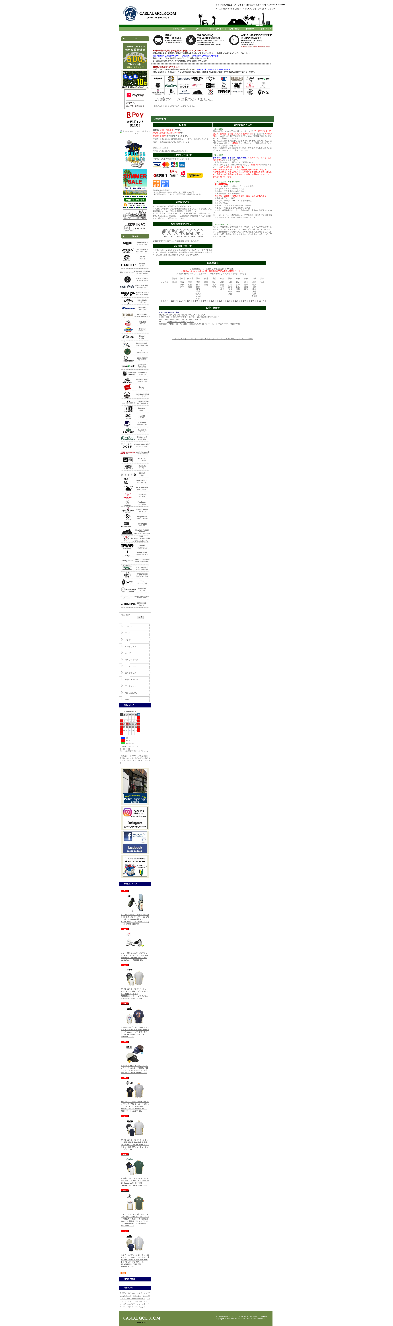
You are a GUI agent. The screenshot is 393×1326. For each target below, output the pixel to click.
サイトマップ (266, 29)
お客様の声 (250, 29)
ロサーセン (137, 1296)
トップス (128, 627)
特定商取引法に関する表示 (248, 1316)
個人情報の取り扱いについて (226, 1316)
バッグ (128, 653)
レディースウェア (132, 680)
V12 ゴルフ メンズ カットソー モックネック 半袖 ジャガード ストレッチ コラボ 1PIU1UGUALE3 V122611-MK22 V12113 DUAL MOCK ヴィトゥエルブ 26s (135, 1106)
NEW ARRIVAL (131, 693)
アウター (128, 633)
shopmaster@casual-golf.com (180, 321)
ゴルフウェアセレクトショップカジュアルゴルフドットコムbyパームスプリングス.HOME (212, 338)
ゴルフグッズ (130, 673)
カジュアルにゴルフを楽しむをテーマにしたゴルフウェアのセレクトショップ (245, 9)
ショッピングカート (180, 29)
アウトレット (130, 686)
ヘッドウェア (130, 647)
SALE (127, 699)
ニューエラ (141, 1304)
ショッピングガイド (215, 29)
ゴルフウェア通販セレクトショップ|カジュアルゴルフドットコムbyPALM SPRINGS (250, 5)
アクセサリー (130, 666)
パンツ (128, 640)
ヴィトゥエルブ (141, 1301)
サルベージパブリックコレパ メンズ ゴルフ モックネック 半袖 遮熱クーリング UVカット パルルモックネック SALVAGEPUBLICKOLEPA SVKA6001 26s (135, 1032)
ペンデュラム (140, 1307)
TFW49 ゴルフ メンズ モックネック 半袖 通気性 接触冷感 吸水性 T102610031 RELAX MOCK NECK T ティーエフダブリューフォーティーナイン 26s (135, 1144)
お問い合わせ (234, 29)
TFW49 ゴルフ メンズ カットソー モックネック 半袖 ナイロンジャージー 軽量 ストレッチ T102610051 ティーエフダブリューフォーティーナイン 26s (134, 993)
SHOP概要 (264, 1316)
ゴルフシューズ (131, 660)
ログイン (198, 29)
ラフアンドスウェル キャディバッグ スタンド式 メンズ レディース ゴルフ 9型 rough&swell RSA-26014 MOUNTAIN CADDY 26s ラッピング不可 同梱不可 (135, 919)
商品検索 (125, 614)
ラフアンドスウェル (127, 1293)
